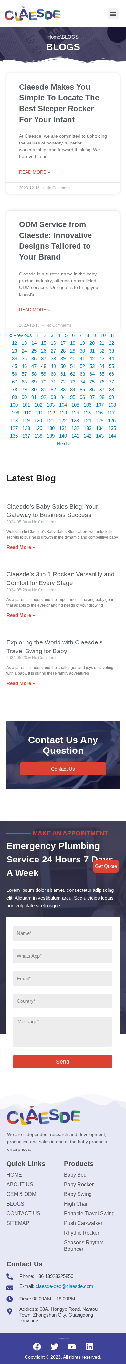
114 (75, 412)
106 (87, 405)
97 (92, 397)
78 (14, 389)
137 (26, 436)
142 (87, 436)
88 (111, 389)
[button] (113, 13)
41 (82, 358)
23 (14, 350)
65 (101, 374)
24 (24, 350)
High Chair (76, 1204)
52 (82, 366)
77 (111, 381)
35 (24, 358)
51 (72, 366)
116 (99, 412)
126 (112, 420)
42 (92, 358)
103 (51, 405)
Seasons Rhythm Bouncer (83, 1246)
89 (14, 397)
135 (112, 428)
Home (53, 37)
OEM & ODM (21, 1194)
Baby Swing (78, 1194)
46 (24, 366)
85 (82, 389)
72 (63, 381)
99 (111, 397)
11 (112, 335)
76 (101, 381)
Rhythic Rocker (81, 1233)
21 (101, 343)
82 (53, 389)
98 (101, 397)
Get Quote (106, 866)
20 (92, 343)
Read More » (34, 171)
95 (72, 397)
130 (51, 428)
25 (34, 350)
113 (63, 412)
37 (43, 358)
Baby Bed (75, 1175)
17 (63, 343)
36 (34, 358)
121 (50, 420)
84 (72, 389)
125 (99, 420)
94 (63, 397)
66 (111, 374)
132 (75, 428)
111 (39, 412)
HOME (14, 1175)
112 (51, 412)
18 (72, 343)
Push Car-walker (83, 1223)
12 (14, 343)
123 (75, 420)
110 (27, 412)
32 (101, 350)
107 (100, 405)
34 (14, 358)
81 (43, 389)
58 (34, 374)
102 (38, 405)
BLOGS (15, 1204)
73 (72, 381)
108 (112, 405)
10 (103, 335)
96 (82, 397)
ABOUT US (19, 1184)
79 (24, 389)
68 (24, 381)
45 (14, 366)
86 (92, 389)
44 (111, 358)
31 (92, 350)
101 (26, 405)
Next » (64, 443)
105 (75, 405)
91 (34, 397)
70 (43, 381)
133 (87, 428)
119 (26, 420)
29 (72, 350)
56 (14, 374)
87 (101, 389)
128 (26, 428)
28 (63, 350)
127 (14, 428)
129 (38, 428)
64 (92, 374)
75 (92, 381)
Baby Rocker (79, 1184)
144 (112, 436)
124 (87, 420)
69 (34, 381)
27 (53, 350)
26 (43, 350)
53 (92, 366)
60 (53, 374)
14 (34, 343)
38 (53, 358)
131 (63, 428)
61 (63, 374)
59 (43, 374)
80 (34, 389)
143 (100, 436)
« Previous (20, 335)
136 (14, 436)
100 (14, 405)
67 (14, 381)
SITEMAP (17, 1223)
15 (43, 343)
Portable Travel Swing (89, 1213)
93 (53, 397)
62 (72, 374)
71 (53, 381)
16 (53, 343)
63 (82, 374)
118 (14, 420)
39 (63, 358)
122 (63, 420)
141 (75, 436)
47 (34, 366)
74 (82, 381)
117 (111, 412)
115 (87, 412)
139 (51, 436)
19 (82, 343)
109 (15, 412)
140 (63, 436)
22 (111, 343)
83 (63, 389)
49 (53, 366)
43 (101, 358)
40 (72, 358)
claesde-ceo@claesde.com (64, 1286)
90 (24, 397)
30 (82, 350)
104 (63, 405)
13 (24, 343)
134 (100, 428)
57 (24, 374)
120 (38, 420)
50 (63, 366)
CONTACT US (23, 1213)
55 (111, 366)
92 (43, 397)
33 (111, 350)
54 (101, 366)
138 (38, 436)
